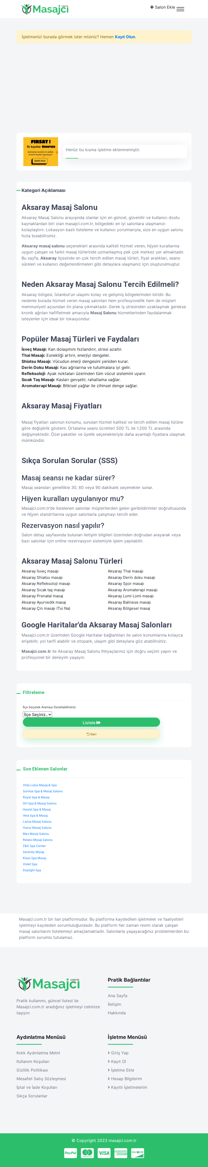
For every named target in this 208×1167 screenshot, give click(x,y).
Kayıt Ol (118, 1061)
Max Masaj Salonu (36, 834)
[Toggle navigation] (180, 9)
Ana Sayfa (117, 995)
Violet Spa (30, 864)
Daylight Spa (32, 870)
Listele (89, 722)
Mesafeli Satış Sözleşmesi (41, 1078)
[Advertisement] (104, 89)
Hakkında (117, 1012)
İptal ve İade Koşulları (36, 1087)
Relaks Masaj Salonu (38, 840)
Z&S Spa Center (34, 846)
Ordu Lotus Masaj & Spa (40, 785)
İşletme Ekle (122, 1070)
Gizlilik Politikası (32, 1070)
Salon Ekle (164, 7)
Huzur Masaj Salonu (37, 827)
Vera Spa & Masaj (35, 815)
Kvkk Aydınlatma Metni (38, 1052)
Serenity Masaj (33, 852)
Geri (93, 734)
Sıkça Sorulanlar (31, 1095)
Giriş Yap (119, 1052)
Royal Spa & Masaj (36, 797)
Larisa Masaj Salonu (37, 821)
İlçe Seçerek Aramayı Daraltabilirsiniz (49, 707)
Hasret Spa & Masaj (37, 809)
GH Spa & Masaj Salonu (40, 803)
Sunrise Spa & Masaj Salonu (43, 791)
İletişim (114, 1004)
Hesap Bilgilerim (126, 1078)
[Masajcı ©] (54, 9)
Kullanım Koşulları (32, 1061)
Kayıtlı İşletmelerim (128, 1087)
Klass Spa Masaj (34, 858)
